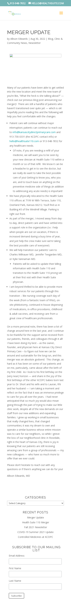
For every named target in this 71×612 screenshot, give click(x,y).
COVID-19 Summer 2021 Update (35, 532)
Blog (50, 38)
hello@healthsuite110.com (24, 141)
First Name (15, 568)
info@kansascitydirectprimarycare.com (34, 132)
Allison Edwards (19, 38)
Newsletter (34, 43)
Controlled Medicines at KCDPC (35, 537)
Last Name (15, 580)
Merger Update (35, 517)
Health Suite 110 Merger (35, 522)
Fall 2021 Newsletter (35, 527)
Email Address (16, 555)
